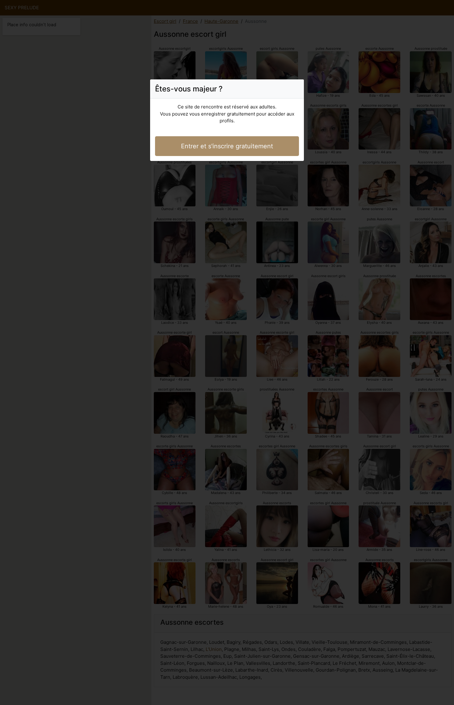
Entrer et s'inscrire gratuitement (227, 146)
